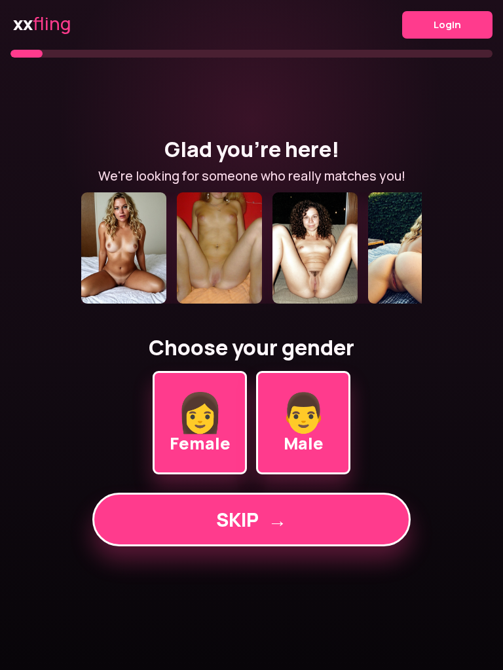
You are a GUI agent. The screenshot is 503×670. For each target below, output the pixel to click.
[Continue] (251, 248)
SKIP (251, 519)
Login (447, 24)
